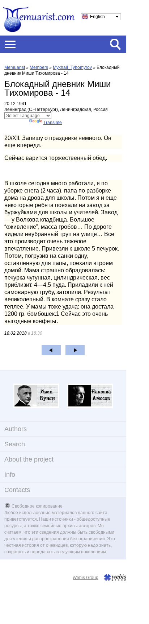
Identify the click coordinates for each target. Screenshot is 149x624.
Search (14, 444)
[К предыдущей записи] (51, 350)
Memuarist (14, 67)
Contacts (17, 489)
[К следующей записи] (75, 350)
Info (9, 474)
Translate (52, 122)
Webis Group (85, 577)
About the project (29, 459)
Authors (15, 429)
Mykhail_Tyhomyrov (72, 67)
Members (39, 67)
